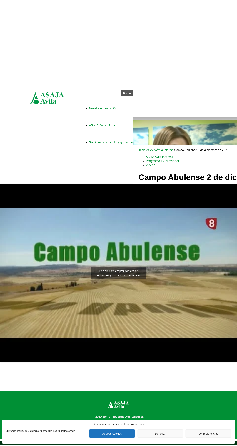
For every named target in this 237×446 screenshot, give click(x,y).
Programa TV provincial (162, 161)
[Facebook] (6, 376)
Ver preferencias (208, 433)
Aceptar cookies (112, 433)
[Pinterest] (33, 376)
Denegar (160, 433)
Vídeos (150, 165)
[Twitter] (19, 376)
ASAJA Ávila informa (159, 150)
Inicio (142, 150)
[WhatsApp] (46, 376)
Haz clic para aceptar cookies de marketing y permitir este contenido (118, 273)
